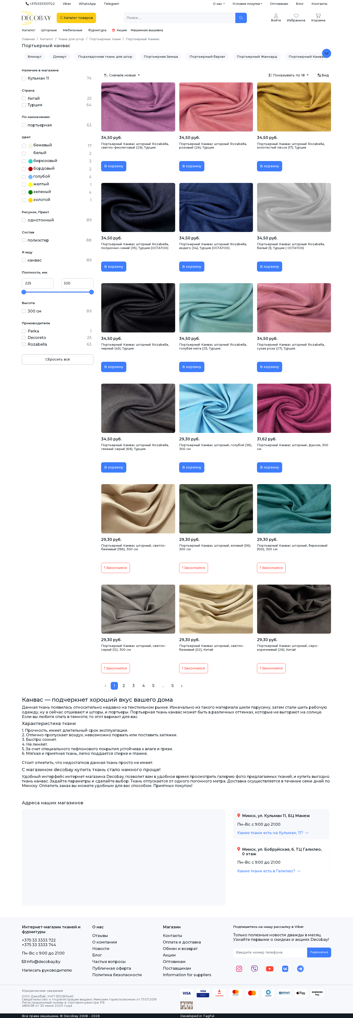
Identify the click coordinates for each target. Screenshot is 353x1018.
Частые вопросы (109, 961)
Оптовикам (279, 4)
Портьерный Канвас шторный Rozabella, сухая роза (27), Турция (291, 346)
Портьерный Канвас (307, 56)
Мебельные (72, 30)
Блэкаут (35, 56)
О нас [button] (217, 4)
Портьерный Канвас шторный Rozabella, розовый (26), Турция (213, 146)
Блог (300, 4)
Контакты (319, 4)
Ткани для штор (71, 39)
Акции (121, 30)
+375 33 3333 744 (39, 945)
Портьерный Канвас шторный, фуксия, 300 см (292, 447)
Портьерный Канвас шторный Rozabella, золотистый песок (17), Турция (291, 146)
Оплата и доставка (182, 942)
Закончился (116, 568)
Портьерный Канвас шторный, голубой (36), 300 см (215, 447)
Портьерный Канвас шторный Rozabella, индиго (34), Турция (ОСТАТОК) (213, 246)
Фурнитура (97, 30)
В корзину (113, 166)
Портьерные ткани (105, 39)
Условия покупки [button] (246, 4)
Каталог (28, 30)
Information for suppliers (187, 975)
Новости (101, 948)
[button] (273, 833)
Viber (67, 4)
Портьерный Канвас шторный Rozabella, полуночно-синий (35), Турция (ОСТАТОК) (135, 246)
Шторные (49, 30)
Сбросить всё (57, 359)
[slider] (23, 292)
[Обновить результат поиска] (241, 18)
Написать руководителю (47, 970)
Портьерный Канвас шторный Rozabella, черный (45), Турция (135, 346)
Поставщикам (177, 968)
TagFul (208, 1016)
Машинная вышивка (147, 30)
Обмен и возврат (180, 948)
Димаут (60, 56)
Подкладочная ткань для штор (105, 56)
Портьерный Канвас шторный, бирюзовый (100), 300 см (292, 547)
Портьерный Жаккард (257, 56)
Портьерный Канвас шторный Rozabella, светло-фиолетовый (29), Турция (135, 146)
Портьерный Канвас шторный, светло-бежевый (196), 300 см (133, 547)
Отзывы (100, 935)
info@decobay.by (43, 961)
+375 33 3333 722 (39, 940)
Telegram (111, 4)
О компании (104, 942)
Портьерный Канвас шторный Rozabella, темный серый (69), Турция (135, 447)
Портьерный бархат (207, 56)
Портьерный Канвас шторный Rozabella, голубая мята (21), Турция (213, 346)
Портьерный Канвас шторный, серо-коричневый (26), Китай (287, 647)
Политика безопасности (117, 975)
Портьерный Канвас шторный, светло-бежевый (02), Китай (211, 647)
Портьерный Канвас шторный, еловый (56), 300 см (215, 547)
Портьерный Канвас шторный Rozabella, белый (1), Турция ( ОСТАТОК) (291, 246)
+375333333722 (42, 4)
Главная (28, 39)
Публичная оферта (111, 968)
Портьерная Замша (161, 56)
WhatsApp (87, 4)
